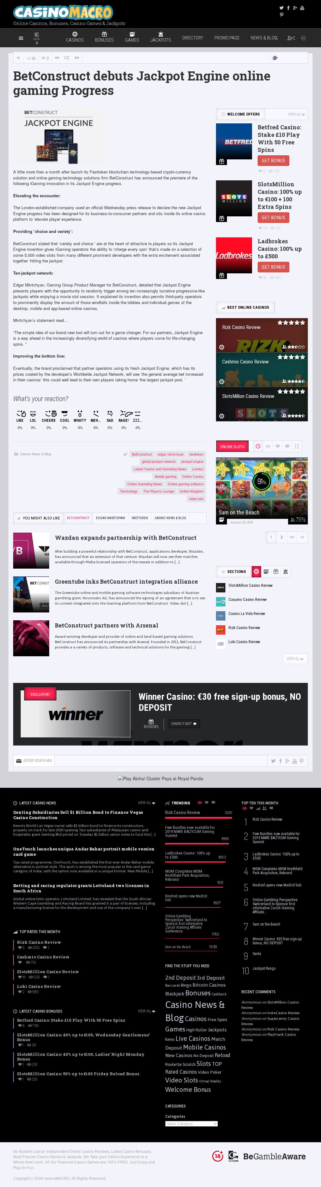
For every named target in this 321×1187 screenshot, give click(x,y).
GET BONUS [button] (273, 160)
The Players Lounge (158, 490)
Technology (129, 490)
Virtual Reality (210, 1081)
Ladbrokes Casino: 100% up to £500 (280, 248)
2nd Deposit (180, 977)
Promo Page (226, 38)
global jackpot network (159, 461)
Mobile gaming (165, 476)
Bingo (186, 985)
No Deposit (203, 1055)
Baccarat (172, 985)
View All (295, 114)
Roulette (173, 1064)
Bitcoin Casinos (209, 985)
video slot (196, 498)
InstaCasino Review (283, 1013)
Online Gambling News (144, 483)
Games (175, 1029)
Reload (222, 1055)
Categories (175, 1116)
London (197, 468)
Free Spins (217, 1019)
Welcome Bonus (188, 1089)
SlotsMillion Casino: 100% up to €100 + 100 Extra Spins (280, 195)
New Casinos (178, 1055)
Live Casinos (193, 1038)
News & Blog (264, 38)
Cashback (219, 994)
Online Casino (192, 476)
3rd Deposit (211, 978)
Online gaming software (185, 483)
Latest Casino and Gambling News (160, 468)
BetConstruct (142, 454)
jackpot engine (192, 461)
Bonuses (198, 993)
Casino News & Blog (35, 454)
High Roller (196, 1030)
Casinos (196, 1018)
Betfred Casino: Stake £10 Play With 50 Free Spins (279, 138)
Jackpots (217, 1029)
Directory (192, 38)
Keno (170, 1039)
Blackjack (174, 993)
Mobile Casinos (204, 1047)
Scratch (189, 1064)
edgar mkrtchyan (171, 454)
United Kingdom (191, 490)
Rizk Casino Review (283, 1029)
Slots (204, 1063)
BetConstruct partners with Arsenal (106, 625)
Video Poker (210, 1072)
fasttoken (196, 454)
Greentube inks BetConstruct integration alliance (126, 581)
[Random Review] (67, 58)
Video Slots (181, 1080)
